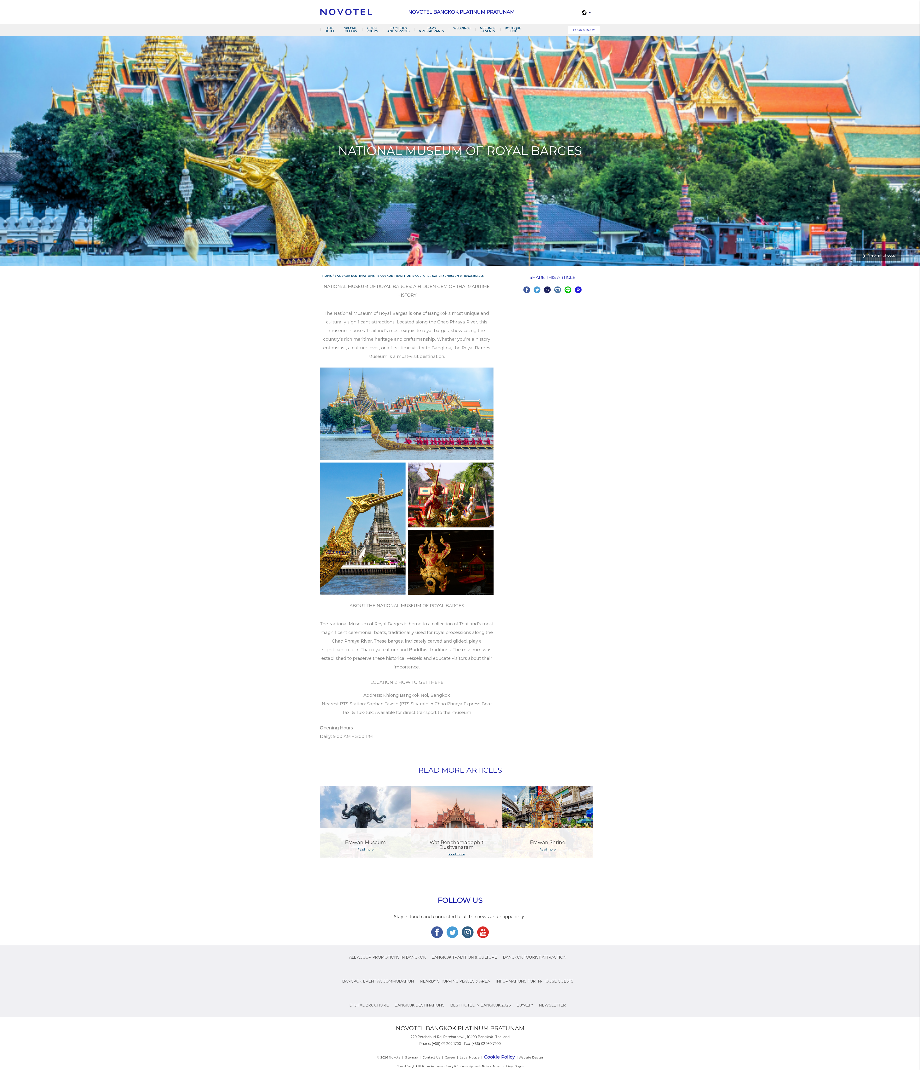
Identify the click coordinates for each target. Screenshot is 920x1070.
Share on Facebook (527, 290)
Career (450, 1057)
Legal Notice (469, 1057)
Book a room (584, 30)
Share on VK (557, 290)
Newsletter (552, 1005)
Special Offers (350, 29)
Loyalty (525, 1005)
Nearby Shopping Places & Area (455, 981)
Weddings (461, 28)
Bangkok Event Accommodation (378, 981)
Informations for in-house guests (534, 981)
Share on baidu (578, 290)
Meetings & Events (487, 29)
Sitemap (411, 1057)
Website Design (531, 1057)
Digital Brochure (369, 1005)
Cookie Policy (499, 1057)
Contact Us (431, 1057)
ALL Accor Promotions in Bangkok (387, 957)
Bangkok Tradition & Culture (464, 957)
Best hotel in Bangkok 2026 (480, 1005)
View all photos (881, 255)
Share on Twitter (537, 290)
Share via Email (547, 290)
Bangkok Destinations (419, 1005)
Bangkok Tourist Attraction (534, 957)
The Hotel (330, 29)
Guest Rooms (372, 29)
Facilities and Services (398, 29)
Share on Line (568, 290)
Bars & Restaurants (431, 29)
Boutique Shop (513, 29)
